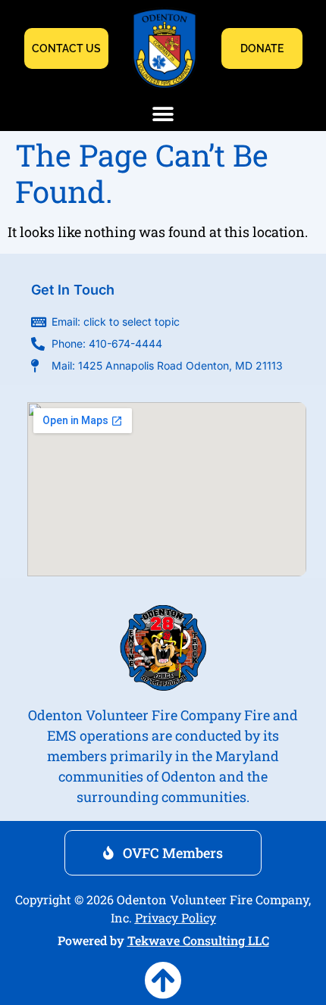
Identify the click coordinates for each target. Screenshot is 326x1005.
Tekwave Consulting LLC (198, 940)
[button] (163, 114)
